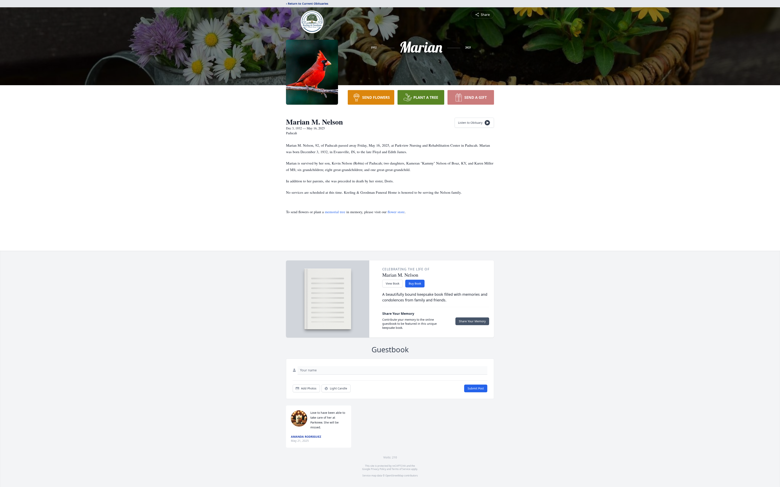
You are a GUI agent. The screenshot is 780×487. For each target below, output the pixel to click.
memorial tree (335, 211)
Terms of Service (401, 469)
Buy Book (415, 283)
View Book (392, 283)
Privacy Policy (378, 469)
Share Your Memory (472, 321)
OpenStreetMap (394, 475)
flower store (396, 211)
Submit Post (476, 388)
